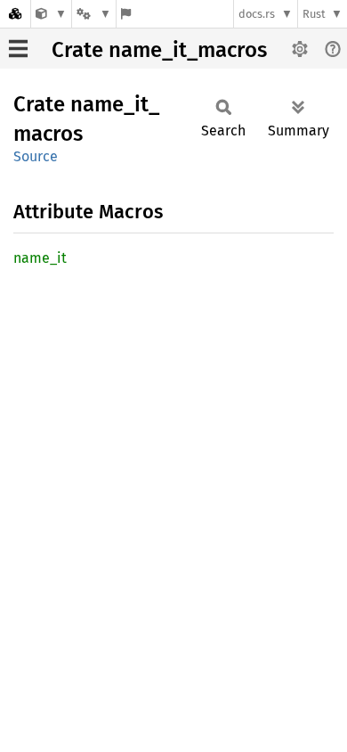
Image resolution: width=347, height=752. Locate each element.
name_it (40, 257)
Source (35, 156)
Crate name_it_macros (159, 49)
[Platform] (93, 14)
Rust (314, 13)
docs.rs (256, 13)
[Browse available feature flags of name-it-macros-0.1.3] (126, 14)
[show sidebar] (18, 49)
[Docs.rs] (15, 14)
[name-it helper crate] (51, 14)
